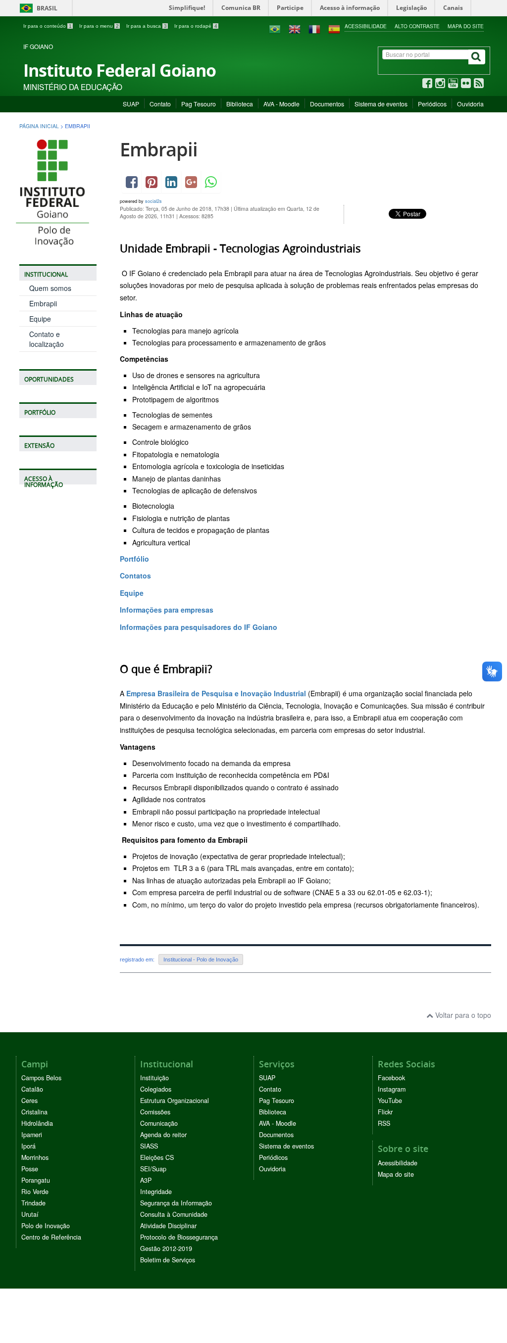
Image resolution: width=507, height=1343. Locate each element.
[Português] (275, 28)
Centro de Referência (51, 1237)
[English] (295, 28)
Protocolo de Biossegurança (179, 1237)
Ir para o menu (99, 26)
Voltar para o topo (462, 1015)
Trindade (33, 1203)
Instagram (392, 1089)
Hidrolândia (37, 1123)
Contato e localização (46, 339)
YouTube (390, 1100)
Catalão (32, 1089)
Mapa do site (466, 26)
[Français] (314, 28)
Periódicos (432, 103)
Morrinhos (35, 1157)
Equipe (40, 319)
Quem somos (50, 288)
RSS (384, 1123)
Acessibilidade (366, 26)
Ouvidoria (470, 103)
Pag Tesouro (198, 103)
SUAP (131, 103)
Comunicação (159, 1123)
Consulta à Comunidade (173, 1214)
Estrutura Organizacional (174, 1100)
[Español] (334, 28)
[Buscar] (476, 56)
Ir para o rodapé (195, 26)
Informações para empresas (166, 610)
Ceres (29, 1100)
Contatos (135, 575)
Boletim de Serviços (167, 1259)
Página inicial (39, 126)
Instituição (154, 1077)
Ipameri (31, 1134)
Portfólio (134, 559)
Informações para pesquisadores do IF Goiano (198, 627)
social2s (153, 201)
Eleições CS (157, 1157)
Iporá (28, 1146)
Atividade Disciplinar (168, 1225)
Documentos (327, 103)
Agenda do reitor (163, 1134)
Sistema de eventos (381, 103)
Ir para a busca (146, 26)
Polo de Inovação (45, 1225)
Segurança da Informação (176, 1203)
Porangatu (35, 1180)
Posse (29, 1168)
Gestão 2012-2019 (166, 1248)
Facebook (391, 1077)
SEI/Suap (153, 1168)
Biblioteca (239, 103)
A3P (146, 1180)
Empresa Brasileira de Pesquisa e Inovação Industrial (216, 693)
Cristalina (34, 1111)
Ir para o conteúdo (47, 26)
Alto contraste (417, 26)
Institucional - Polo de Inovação (200, 959)
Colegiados (155, 1089)
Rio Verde (35, 1191)
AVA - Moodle (281, 103)
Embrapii (43, 303)
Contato (160, 103)
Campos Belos (41, 1077)
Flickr (385, 1111)
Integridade (156, 1191)
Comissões (155, 1111)
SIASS (149, 1146)
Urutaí (30, 1214)
